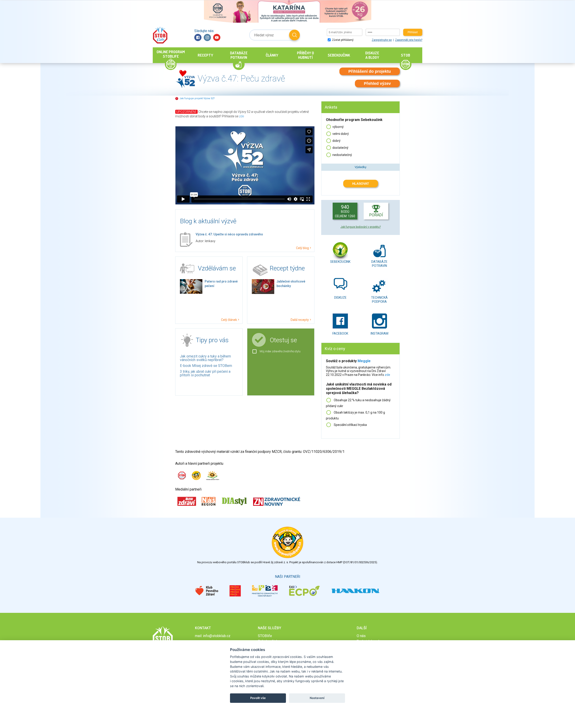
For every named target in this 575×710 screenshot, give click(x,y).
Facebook (197, 37)
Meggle (364, 361)
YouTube (216, 37)
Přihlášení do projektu (369, 71)
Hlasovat (360, 183)
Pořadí (376, 215)
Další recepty (300, 319)
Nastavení (317, 698)
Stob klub (160, 35)
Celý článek (229, 319)
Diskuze (340, 297)
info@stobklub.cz (216, 636)
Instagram (207, 37)
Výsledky (360, 167)
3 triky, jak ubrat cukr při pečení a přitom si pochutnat (205, 373)
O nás (361, 636)
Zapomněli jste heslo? (408, 40)
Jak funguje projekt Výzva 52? (197, 98)
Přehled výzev (377, 83)
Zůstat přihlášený (342, 40)
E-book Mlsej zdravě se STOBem (206, 366)
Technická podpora (379, 299)
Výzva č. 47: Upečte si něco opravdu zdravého (229, 234)
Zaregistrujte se (382, 40)
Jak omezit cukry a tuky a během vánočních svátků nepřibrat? (205, 358)
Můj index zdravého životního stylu (280, 351)
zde (241, 116)
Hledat (294, 35)
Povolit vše (258, 698)
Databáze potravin (379, 263)
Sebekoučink (340, 261)
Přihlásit (413, 32)
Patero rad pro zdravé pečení (221, 284)
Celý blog (302, 248)
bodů (345, 211)
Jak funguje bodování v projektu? (361, 227)
